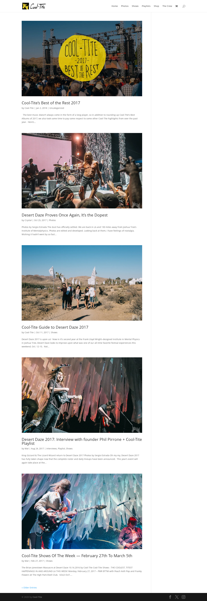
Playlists (146, 6)
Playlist (61, 448)
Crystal (28, 220)
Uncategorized (56, 108)
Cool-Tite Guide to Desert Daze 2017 (55, 327)
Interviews (51, 448)
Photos (125, 6)
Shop (156, 6)
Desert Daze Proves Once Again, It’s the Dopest (65, 215)
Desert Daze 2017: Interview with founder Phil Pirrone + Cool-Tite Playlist (82, 441)
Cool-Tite (29, 108)
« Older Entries (29, 587)
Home (115, 6)
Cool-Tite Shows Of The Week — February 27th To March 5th (77, 555)
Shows (135, 6)
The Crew (167, 6)
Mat (27, 448)
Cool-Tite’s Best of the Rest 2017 (51, 103)
